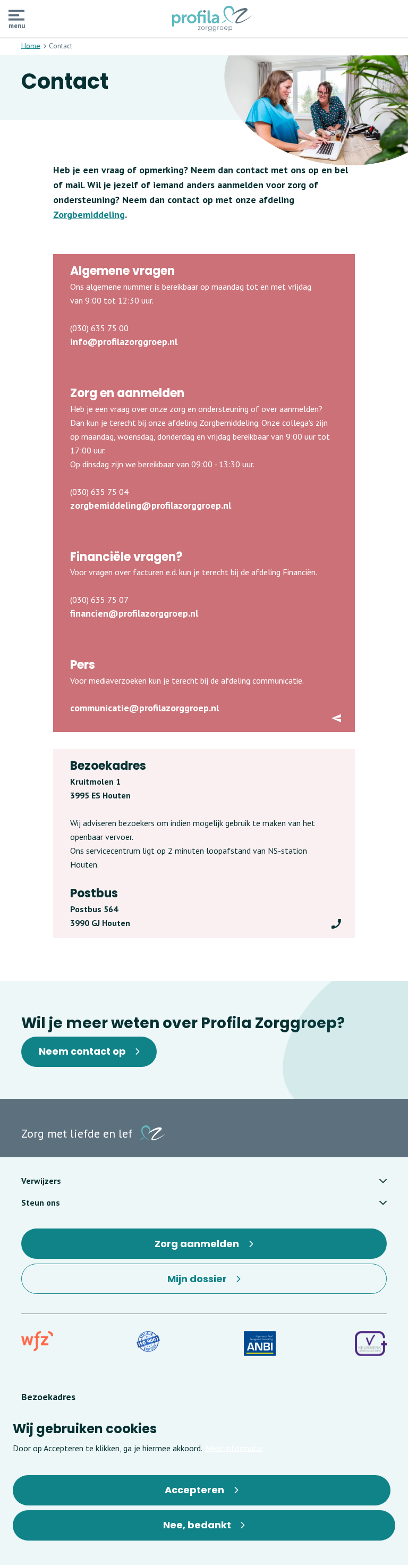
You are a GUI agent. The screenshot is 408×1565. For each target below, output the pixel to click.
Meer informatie (234, 1448)
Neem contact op (82, 1051)
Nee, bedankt (197, 1525)
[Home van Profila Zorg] (212, 18)
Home (30, 46)
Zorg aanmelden (201, 1248)
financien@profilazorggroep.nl (134, 613)
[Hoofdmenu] (16, 15)
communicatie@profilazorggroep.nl (144, 708)
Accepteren (194, 1489)
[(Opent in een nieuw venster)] (37, 1341)
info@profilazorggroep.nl (123, 341)
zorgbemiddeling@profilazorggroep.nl (150, 505)
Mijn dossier (207, 1283)
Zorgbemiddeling (89, 214)
